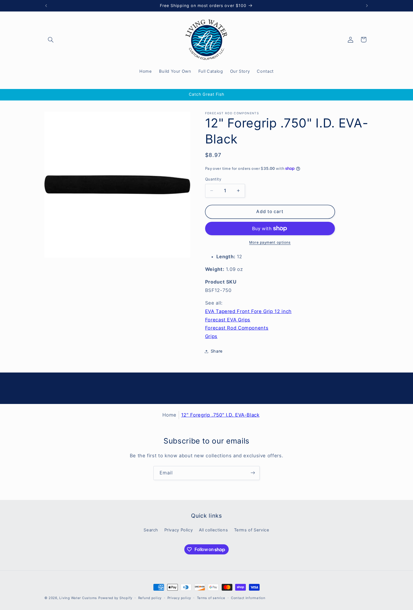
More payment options (270, 242)
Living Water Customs (78, 598)
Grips (211, 336)
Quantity (213, 179)
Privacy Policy (178, 530)
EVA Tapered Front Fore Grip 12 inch (248, 311)
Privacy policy (179, 598)
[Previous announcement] (46, 5)
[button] (50, 39)
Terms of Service (251, 530)
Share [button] (217, 351)
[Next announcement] (367, 5)
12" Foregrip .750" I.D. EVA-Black (220, 415)
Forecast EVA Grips (227, 320)
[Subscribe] (252, 473)
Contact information (248, 598)
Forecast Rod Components (237, 328)
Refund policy (150, 598)
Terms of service (211, 598)
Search (151, 530)
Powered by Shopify (115, 598)
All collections (213, 530)
